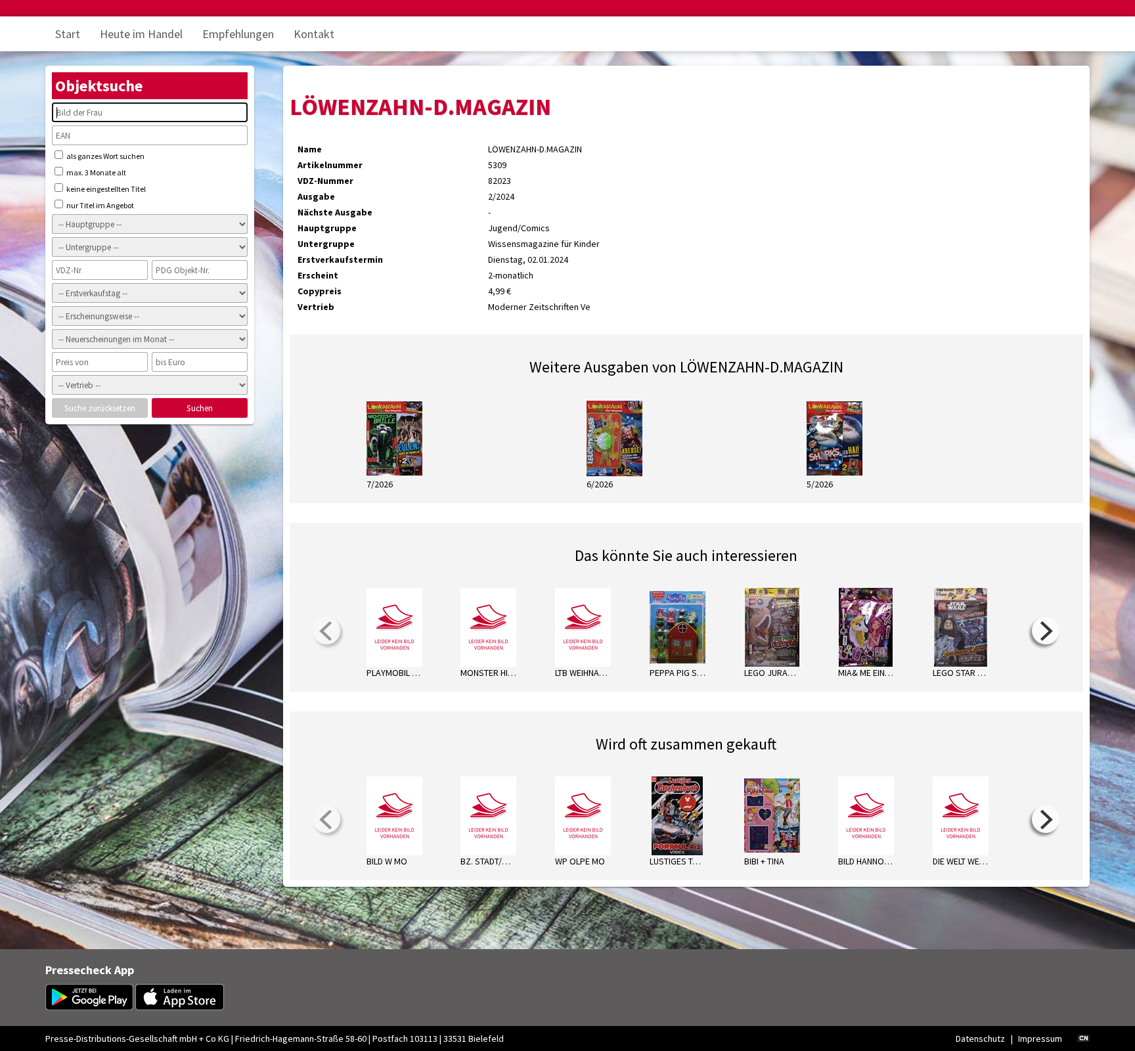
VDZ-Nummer (325, 181)
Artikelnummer (330, 165)
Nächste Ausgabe (335, 212)
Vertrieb (316, 307)
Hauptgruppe (327, 228)
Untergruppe (326, 244)
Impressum (1040, 1038)
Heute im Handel (141, 33)
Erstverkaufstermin (340, 259)
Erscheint (318, 275)
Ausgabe (316, 196)
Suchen (200, 408)
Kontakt (314, 33)
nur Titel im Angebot (99, 205)
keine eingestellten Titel (105, 189)
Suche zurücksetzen (99, 408)
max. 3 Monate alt (95, 172)
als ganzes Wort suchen (105, 156)
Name (310, 149)
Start (67, 33)
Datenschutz (980, 1038)
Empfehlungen (238, 33)
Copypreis (320, 291)
